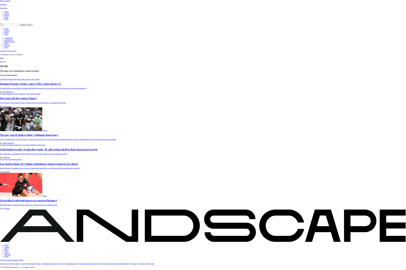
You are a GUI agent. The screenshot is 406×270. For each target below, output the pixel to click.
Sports (6, 12)
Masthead (7, 255)
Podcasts (7, 45)
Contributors (8, 40)
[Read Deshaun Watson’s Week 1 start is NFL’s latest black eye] (17, 79)
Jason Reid (6, 172)
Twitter (9, 51)
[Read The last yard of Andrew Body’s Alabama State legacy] (21, 130)
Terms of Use (4, 264)
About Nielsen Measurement (88, 264)
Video (6, 17)
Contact (6, 253)
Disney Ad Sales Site (147, 264)
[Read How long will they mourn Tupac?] (18, 94)
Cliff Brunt (6, 157)
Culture (6, 13)
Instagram (15, 260)
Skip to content (5, 1)
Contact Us (135, 264)
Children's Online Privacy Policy (53, 264)
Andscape (3, 4)
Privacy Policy (15, 264)
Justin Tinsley (7, 106)
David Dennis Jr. (8, 92)
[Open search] (1, 23)
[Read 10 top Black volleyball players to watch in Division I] (21, 196)
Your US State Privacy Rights (31, 264)
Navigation (3, 8)
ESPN (6, 19)
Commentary (8, 38)
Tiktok (21, 260)
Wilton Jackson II (8, 143)
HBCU (6, 15)
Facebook (3, 51)
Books (6, 44)
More (2, 58)
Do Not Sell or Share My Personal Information (114, 264)
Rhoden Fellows (9, 42)
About (6, 47)
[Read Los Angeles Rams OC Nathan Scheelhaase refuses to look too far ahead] (9, 159)
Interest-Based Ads (71, 264)
